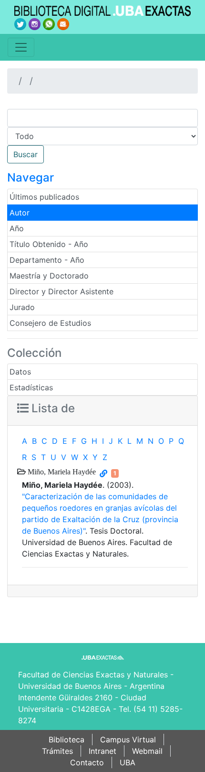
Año (17, 228)
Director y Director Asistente (61, 291)
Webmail (147, 751)
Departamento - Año (47, 260)
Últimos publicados (44, 197)
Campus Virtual (128, 739)
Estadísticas (31, 387)
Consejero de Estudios (50, 323)
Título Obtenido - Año (49, 244)
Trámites (57, 751)
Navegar (30, 177)
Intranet (102, 751)
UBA (127, 762)
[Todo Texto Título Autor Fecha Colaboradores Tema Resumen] (102, 136)
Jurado (22, 307)
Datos (20, 371)
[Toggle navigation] (21, 47)
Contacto (87, 762)
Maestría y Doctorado (49, 275)
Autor (20, 212)
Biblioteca (66, 739)
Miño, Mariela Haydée (61, 471)
